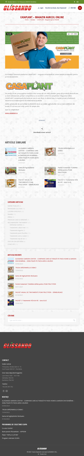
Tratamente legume (16, 230)
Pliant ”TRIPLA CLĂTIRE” (10, 435)
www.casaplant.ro (11, 113)
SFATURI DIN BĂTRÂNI (15, 241)
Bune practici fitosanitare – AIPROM (14, 432)
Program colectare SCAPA (10, 438)
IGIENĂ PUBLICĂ (13, 206)
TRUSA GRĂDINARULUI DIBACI (66, 149)
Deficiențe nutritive (16, 225)
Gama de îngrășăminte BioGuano (26, 169)
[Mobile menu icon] (80, 8)
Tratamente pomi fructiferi (18, 233)
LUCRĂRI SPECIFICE (14, 211)
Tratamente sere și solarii (18, 236)
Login (41, 8)
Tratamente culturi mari (17, 228)
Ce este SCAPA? (7, 428)
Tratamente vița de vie (17, 239)
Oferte (10, 217)
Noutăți (9, 34)
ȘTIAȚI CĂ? (11, 244)
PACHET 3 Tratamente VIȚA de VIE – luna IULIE (68, 181)
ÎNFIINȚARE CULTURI (15, 209)
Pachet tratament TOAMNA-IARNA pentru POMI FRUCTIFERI (68, 170)
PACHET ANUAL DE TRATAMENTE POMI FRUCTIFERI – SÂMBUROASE (28, 182)
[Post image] (10, 152)
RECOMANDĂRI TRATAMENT (17, 223)
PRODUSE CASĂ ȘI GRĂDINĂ (17, 220)
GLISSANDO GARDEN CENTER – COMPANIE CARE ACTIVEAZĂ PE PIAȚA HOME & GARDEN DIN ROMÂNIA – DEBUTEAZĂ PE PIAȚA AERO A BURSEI (28, 154)
